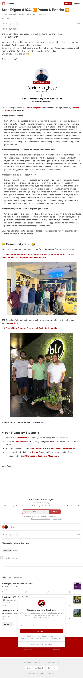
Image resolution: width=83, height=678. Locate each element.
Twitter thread (20, 438)
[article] (41, 587)
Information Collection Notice (40, 638)
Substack (31, 673)
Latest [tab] (10, 577)
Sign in (77, 3)
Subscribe (68, 3)
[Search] (79, 577)
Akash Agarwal (13, 254)
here (52, 442)
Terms (43, 662)
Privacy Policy (57, 638)
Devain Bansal (38, 452)
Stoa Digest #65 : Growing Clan (16, 597)
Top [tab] (4, 577)
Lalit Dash (39, 328)
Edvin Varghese (34, 108)
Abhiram (14, 323)
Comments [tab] (7, 550)
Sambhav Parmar (58, 254)
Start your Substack (35, 668)
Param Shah (26, 254)
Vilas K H (15, 257)
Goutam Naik (40, 257)
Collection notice (53, 662)
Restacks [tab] (16, 550)
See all (6, 624)
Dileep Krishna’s (22, 442)
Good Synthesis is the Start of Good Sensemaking (52, 448)
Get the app (52, 668)
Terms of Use (52, 636)
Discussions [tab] (18, 577)
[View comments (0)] (11, 23)
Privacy (37, 662)
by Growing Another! (9, 586)
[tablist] (11, 550)
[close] (62, 600)
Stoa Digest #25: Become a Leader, (17, 583)
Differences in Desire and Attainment (41, 456)
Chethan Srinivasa (41, 254)
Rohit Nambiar (26, 257)
